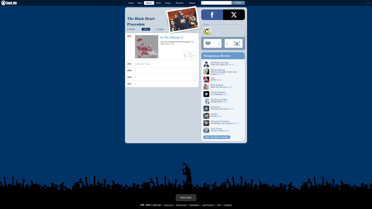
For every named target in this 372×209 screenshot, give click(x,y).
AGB (219, 205)
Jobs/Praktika (208, 205)
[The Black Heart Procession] (183, 32)
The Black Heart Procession (141, 21)
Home (131, 3)
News (139, 3)
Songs (167, 3)
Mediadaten (194, 205)
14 (233, 65)
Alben (158, 3)
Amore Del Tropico (143, 64)
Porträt (132, 29)
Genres (192, 3)
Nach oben (186, 197)
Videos (161, 29)
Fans (212, 42)
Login (368, 3)
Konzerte (179, 3)
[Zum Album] (146, 46)
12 (227, 94)
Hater (226, 42)
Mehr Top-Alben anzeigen (216, 137)
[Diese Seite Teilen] (212, 14)
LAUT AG (157, 205)
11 (232, 109)
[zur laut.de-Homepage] (11, 3)
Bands (149, 3)
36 (220, 80)
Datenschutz (181, 205)
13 (231, 87)
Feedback (228, 205)
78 (223, 74)
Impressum (168, 205)
